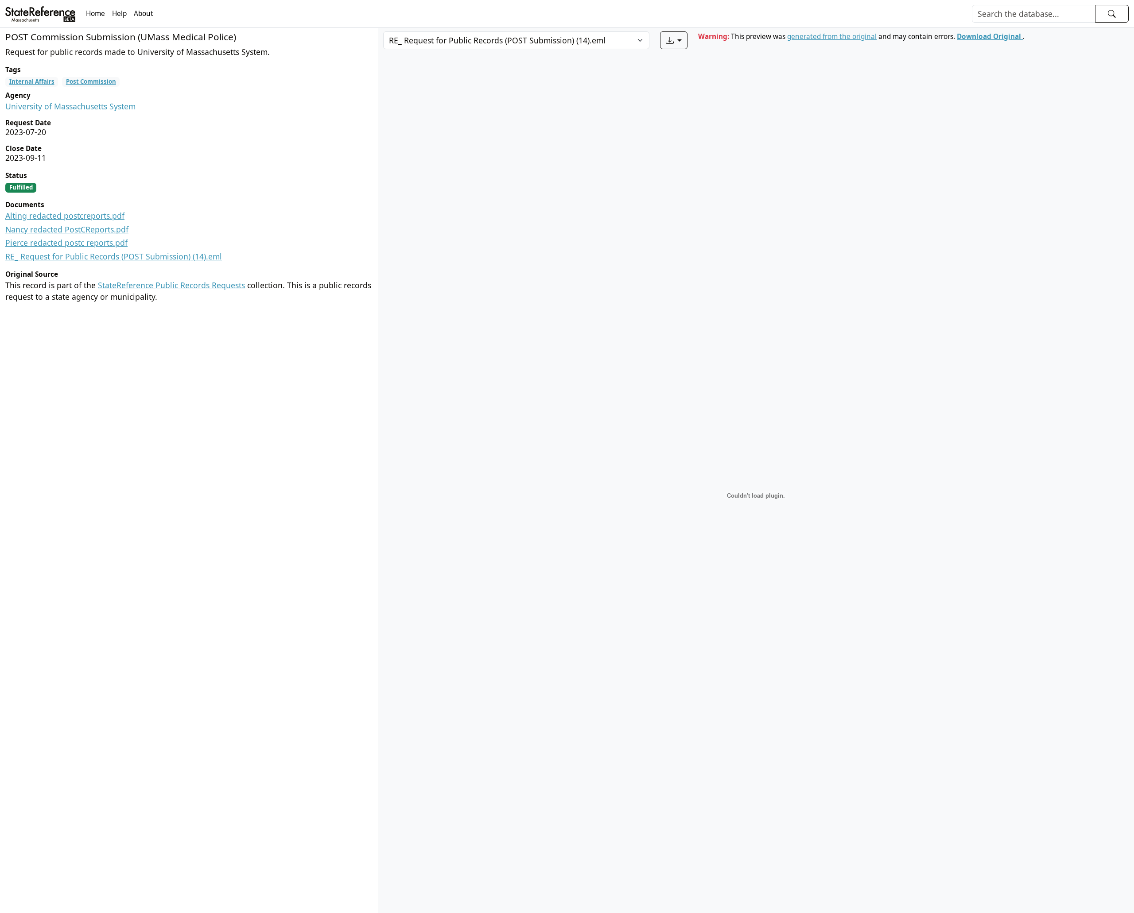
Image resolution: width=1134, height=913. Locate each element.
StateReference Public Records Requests (171, 285)
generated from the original (832, 36)
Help (119, 13)
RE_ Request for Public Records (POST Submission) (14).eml (113, 256)
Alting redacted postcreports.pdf (64, 215)
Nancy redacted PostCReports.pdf (66, 229)
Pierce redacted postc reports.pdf (66, 242)
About (143, 13)
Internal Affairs (31, 81)
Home (95, 13)
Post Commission (91, 81)
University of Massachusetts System (70, 106)
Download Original (990, 36)
